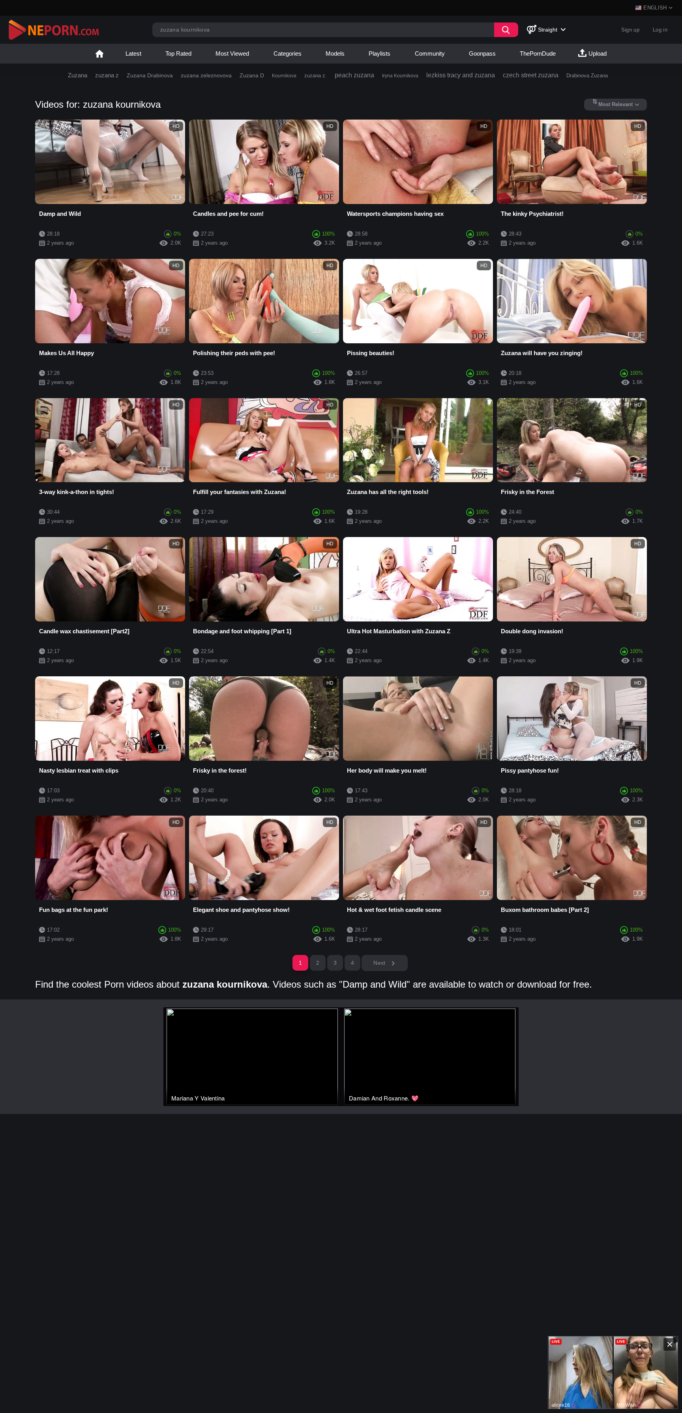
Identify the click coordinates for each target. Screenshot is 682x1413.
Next (380, 963)
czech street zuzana (530, 75)
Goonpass (482, 53)
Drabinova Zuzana (587, 76)
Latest (133, 53)
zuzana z (107, 75)
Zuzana (77, 75)
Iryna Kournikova (400, 76)
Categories (288, 53)
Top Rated (178, 53)
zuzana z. (315, 76)
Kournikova (284, 76)
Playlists (379, 53)
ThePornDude (538, 53)
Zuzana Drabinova (150, 75)
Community (430, 53)
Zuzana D (252, 75)
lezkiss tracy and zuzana (460, 75)
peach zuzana (354, 75)
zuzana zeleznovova (206, 75)
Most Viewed (232, 53)
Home (99, 54)
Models (335, 53)
